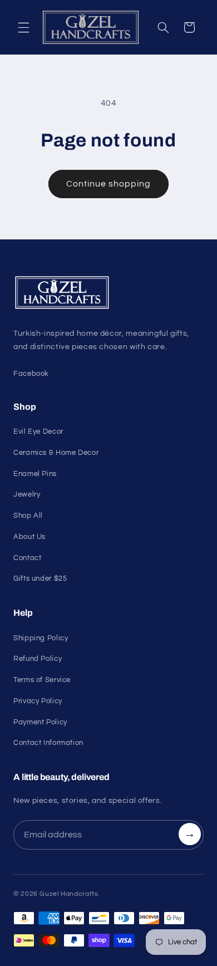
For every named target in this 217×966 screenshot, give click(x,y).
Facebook (31, 373)
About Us (29, 537)
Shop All (28, 515)
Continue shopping (108, 183)
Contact (27, 558)
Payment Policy (40, 722)
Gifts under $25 (40, 578)
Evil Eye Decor (38, 431)
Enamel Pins (35, 474)
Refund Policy (37, 659)
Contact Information (48, 743)
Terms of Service (42, 680)
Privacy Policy (37, 701)
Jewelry (26, 494)
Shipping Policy (40, 638)
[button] (23, 27)
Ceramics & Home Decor (55, 453)
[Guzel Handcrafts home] (108, 293)
